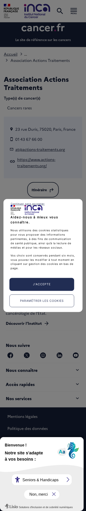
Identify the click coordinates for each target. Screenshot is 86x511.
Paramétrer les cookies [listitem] (42, 301)
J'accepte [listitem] (42, 284)
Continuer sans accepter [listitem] (28, 203)
